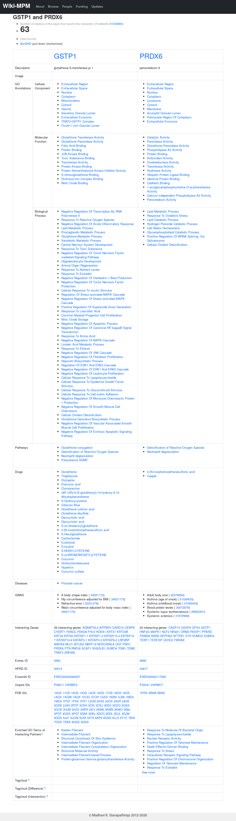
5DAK (84, 713)
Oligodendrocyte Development (81, 261)
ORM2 (185, 631)
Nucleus (66, 92)
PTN (68, 648)
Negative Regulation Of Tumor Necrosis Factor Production (92, 284)
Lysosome (154, 100)
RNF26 (76, 648)
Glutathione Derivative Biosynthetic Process (90, 419)
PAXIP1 (195, 631)
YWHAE (179, 640)
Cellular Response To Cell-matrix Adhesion (89, 394)
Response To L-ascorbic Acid (80, 311)
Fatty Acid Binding (73, 145)
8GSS (76, 722)
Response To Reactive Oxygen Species (88, 219)
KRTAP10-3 (112, 636)
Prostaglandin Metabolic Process (83, 232)
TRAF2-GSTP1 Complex (77, 121)
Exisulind (67, 546)
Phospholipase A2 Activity (164, 149)
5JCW (74, 718)
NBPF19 (90, 644)
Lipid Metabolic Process (77, 228)
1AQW (67, 697)
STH (188, 636)
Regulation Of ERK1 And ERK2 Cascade (88, 365)
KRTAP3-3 (95, 640)
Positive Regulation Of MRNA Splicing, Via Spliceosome (175, 238)
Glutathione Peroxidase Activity (82, 141)
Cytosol (66, 104)
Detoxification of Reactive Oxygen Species (90, 451)
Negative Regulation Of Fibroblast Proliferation (92, 357)
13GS (83, 693)
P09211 (59, 685)
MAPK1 (155, 631)
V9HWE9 (71, 685)
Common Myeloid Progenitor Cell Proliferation (91, 315)
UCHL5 (168, 640)
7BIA (131, 718)
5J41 (66, 718)
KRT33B (122, 631)
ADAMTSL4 (90, 627)
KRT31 (111, 631)
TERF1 (144, 640)
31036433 (186, 599)
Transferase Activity (74, 162)
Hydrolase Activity (159, 170)
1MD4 (58, 701)
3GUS (58, 709)
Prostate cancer (72, 583)
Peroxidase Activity (160, 141)
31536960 (115, 24)
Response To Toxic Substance (81, 249)
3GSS (125, 705)
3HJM (67, 709)
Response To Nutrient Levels (80, 269)
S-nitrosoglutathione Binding (80, 174)
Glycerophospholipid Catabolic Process (173, 232)
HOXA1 (101, 631)
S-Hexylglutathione (73, 534)
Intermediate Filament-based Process (86, 755)
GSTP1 (65, 56)
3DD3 (107, 705)
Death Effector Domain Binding (167, 746)
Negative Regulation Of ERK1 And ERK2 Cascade (95, 369)
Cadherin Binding (158, 183)
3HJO (75, 709)
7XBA (67, 722)
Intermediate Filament (75, 734)
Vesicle (66, 109)
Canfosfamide (70, 538)
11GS (66, 693)
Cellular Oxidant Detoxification (81, 415)
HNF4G (145, 631)
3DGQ (116, 705)
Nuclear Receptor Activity (164, 738)
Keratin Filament (72, 730)
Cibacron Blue (70, 505)
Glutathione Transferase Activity (82, 137)
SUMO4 (111, 648)
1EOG (86, 697)
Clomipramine (70, 488)
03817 (144, 668)
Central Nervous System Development (86, 244)
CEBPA (130, 627)
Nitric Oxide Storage (74, 319)
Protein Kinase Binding (76, 166)
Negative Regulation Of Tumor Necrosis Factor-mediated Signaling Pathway (92, 255)
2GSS (58, 705)
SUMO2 (197, 636)
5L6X (82, 718)
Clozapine (67, 480)
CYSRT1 (59, 631)
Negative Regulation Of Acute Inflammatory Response (97, 224)
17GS (109, 693)
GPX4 (196, 627)
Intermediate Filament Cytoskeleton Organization (94, 746)
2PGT (74, 705)
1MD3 (130, 697)
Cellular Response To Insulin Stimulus (86, 290)
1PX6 (75, 701)
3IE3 (92, 709)
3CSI (91, 705)
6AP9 (98, 718)
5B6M (152, 693)
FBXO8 (82, 631)
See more (148, 772)
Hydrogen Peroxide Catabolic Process (172, 224)
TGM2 (131, 648)
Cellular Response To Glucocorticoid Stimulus (91, 390)
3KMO (118, 709)
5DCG (101, 713)
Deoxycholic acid (72, 517)
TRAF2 (58, 652)
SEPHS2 (166, 636)
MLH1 (69, 644)
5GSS (58, 718)
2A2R (117, 701)
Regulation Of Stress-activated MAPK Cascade (93, 294)
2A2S (125, 701)
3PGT (58, 713)
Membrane (154, 109)
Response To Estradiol (76, 273)
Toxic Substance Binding (77, 158)
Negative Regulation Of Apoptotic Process (89, 323)
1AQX (77, 697)
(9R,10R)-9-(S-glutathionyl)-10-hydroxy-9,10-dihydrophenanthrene (90, 494)
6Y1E (123, 718)
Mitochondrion (70, 100)
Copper (151, 476)
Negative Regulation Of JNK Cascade (86, 352)
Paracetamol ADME (74, 460)
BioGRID (25, 43)
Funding (82, 6)
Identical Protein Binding (163, 179)
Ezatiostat (68, 542)
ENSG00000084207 (67, 676)
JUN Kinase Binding (74, 154)
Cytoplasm (68, 96)
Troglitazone (69, 476)
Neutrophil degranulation (77, 456)
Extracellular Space (74, 88)
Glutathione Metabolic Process (81, 236)
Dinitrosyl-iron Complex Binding (82, 179)
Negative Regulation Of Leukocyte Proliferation (92, 373)
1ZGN (92, 701)
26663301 (197, 611)
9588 (143, 660)
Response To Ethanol (75, 348)
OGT (118, 644)
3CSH (83, 705)
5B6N (161, 693)
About (40, 6)
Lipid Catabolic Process (163, 219)
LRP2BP (124, 640)
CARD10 (118, 627)
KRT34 (58, 636)
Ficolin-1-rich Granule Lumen (80, 125)
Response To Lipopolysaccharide (169, 734)
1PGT (66, 701)
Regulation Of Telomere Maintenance (171, 763)
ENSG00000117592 (153, 676)
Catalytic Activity (158, 137)
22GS (109, 701)
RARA (155, 636)
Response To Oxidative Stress (167, 215)
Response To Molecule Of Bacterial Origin (175, 730)
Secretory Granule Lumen (78, 113)
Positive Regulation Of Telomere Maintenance (177, 742)
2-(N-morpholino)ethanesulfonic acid (85, 530)
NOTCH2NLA (106, 644)
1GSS (104, 697)
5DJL (117, 713)
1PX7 (83, 701)
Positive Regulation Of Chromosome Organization (180, 759)
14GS (92, 693)
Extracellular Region (74, 84)
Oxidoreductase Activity (163, 162)
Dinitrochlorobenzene (75, 563)
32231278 (91, 603)
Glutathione (69, 471)
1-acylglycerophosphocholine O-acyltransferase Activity (178, 189)
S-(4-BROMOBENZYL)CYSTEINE (84, 555)
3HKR (84, 709)
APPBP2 (105, 627)
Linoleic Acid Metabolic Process (82, 344)
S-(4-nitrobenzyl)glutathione (79, 525)
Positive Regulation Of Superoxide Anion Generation (96, 307)
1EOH (95, 697)
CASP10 (174, 627)
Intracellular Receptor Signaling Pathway (174, 755)
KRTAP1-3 (96, 636)
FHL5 (91, 631)
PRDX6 (151, 56)
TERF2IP (156, 640)
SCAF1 (86, 648)
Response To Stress (160, 751)
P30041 (145, 685)
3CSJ (99, 705)
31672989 (181, 615)
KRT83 (68, 636)
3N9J (127, 709)
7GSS (58, 722)
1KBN (113, 697)
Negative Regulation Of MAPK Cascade (88, 340)
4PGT (75, 713)
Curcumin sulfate (72, 571)
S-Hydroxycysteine (74, 501)
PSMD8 (145, 636)
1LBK (121, 697)
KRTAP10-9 (64, 640)
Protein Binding (71, 149)
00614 (58, 668)
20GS (100, 701)
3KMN (109, 709)
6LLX (115, 718)
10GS (58, 693)
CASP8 (186, 627)
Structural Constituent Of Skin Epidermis (88, 738)
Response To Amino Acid (78, 336)
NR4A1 (175, 631)
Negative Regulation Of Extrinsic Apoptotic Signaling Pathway (96, 433)
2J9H (66, 705)
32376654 (177, 595)
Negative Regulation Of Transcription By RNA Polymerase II (91, 213)
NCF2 (165, 631)
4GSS (66, 713)
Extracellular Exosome (76, 117)
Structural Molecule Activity (79, 751)
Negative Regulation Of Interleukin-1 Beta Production (96, 278)
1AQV (58, 697)
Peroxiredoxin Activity (161, 199)
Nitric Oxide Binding (74, 183)
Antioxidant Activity (160, 158)
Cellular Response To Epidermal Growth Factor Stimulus (92, 383)
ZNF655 (69, 652)
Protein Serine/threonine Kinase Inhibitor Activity (93, 170)
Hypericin (67, 567)
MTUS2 (79, 644)
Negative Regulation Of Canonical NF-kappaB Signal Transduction (96, 329)
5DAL (92, 713)
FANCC (71, 631)
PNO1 (127, 644)
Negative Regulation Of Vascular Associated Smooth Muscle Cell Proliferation (96, 425)
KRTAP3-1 (80, 640)
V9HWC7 (157, 685)
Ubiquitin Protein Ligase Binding (168, 174)
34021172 (97, 595)
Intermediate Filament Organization (84, 742)
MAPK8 (59, 644)
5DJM (126, 713)
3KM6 (100, 709)
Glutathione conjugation (77, 447)
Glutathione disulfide (74, 513)
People (67, 6)
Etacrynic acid (70, 484)
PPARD (207, 631)
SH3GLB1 (99, 648)
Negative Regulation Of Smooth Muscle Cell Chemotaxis (90, 408)
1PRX (144, 693)
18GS (117, 693)
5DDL (109, 713)
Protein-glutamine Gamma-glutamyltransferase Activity (97, 759)
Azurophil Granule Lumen (164, 113)
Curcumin (67, 559)
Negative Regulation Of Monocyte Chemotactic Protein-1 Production (98, 400)
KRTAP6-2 (110, 640)
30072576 (182, 607)
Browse (53, 6)
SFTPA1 (178, 636)
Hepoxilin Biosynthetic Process (82, 361)
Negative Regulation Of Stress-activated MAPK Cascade (93, 300)
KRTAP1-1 (81, 636)
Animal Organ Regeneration (79, 265)
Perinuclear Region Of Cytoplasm (169, 117)
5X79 (90, 718)
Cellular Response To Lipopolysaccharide (88, 377)
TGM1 (122, 648)
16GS (100, 693)
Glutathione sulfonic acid (77, 509)
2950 (57, 660)
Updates (97, 6)
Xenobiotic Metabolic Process (81, 240)
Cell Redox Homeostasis (163, 228)
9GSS (85, 722)
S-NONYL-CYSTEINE (75, 550)
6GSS (107, 718)
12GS (75, 693)
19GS (126, 693)
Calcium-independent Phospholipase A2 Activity (179, 195)
